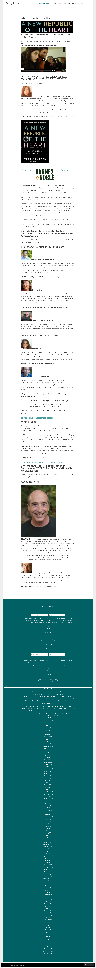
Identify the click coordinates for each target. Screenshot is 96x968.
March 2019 (48, 737)
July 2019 (48, 732)
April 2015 (48, 828)
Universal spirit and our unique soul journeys (57, 711)
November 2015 (48, 817)
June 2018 (48, 753)
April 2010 (48, 892)
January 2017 (48, 789)
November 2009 (48, 899)
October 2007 (48, 917)
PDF (48, 934)
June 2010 (48, 890)
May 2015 (48, 826)
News (48, 932)
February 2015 (48, 833)
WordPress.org (48, 953)
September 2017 (48, 773)
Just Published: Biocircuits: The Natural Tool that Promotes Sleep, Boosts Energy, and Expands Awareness (48, 698)
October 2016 (48, 796)
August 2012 (48, 872)
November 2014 (48, 840)
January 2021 (48, 725)
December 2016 (48, 792)
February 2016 (48, 812)
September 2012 (48, 869)
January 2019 (48, 739)
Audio (48, 925)
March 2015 (48, 830)
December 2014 (48, 837)
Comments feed (48, 951)
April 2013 (48, 862)
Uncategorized (48, 939)
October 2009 (48, 901)
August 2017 (48, 776)
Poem (48, 936)
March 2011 (48, 883)
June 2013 (48, 860)
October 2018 (48, 744)
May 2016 (48, 805)
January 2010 (48, 894)
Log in (48, 946)
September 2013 (48, 856)
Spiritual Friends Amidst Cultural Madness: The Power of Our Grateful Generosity (48, 696)
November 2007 (48, 915)
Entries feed (48, 949)
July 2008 (48, 913)
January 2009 (48, 908)
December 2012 (48, 867)
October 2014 (48, 842)
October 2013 (48, 853)
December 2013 (48, 851)
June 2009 (48, 906)
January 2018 (48, 764)
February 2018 (48, 762)
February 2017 (48, 787)
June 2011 (48, 881)
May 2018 (48, 755)
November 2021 (48, 721)
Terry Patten (13, 3)
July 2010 (48, 888)
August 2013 (48, 858)
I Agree (48, 628)
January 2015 (48, 835)
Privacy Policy (25, 965)
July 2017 (48, 778)
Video (48, 941)
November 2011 (48, 878)
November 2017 (48, 769)
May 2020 (48, 728)
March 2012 (48, 876)
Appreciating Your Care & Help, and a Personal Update (48, 694)
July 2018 (48, 750)
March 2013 (48, 865)
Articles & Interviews (48, 923)
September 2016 (48, 798)
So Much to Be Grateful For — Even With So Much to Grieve (53, 706)
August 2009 (48, 904)
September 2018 (48, 746)
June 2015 (48, 824)
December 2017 (48, 766)
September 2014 (48, 844)
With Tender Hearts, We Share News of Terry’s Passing (48, 692)
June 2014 (48, 849)
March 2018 (48, 760)
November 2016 (48, 794)
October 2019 (48, 730)
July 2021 (48, 723)
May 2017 (48, 782)
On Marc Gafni (57, 715)
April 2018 (48, 757)
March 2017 (48, 785)
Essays (48, 927)
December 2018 (48, 741)
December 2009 (48, 897)
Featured (48, 930)
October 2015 (48, 819)
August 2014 (48, 846)
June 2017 (48, 780)
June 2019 (48, 734)
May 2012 (48, 874)
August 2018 (48, 748)
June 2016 (48, 803)
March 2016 (48, 810)
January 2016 (48, 814)
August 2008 (48, 910)
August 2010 (48, 885)
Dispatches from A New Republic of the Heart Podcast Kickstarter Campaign (48, 701)
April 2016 (48, 808)
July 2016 (48, 801)
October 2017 (48, 771)
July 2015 (48, 821)
